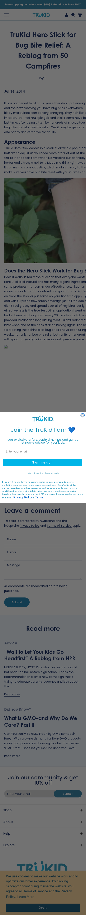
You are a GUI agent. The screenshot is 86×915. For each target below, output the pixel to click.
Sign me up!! (42, 462)
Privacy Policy (23, 497)
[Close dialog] (82, 415)
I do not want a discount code (43, 473)
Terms (39, 497)
